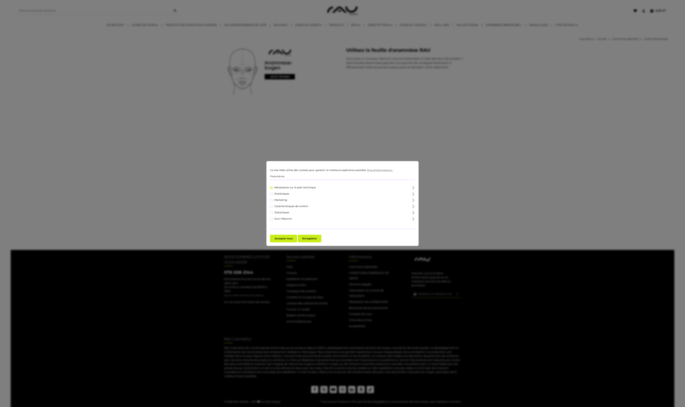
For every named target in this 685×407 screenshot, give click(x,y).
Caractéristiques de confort (291, 206)
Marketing (280, 199)
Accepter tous (284, 238)
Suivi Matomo (283, 218)
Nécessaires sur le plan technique (295, 187)
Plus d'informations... (380, 170)
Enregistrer (309, 238)
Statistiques (281, 193)
